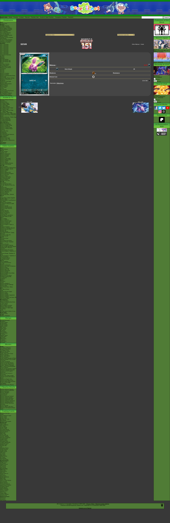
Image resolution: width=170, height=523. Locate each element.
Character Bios (3, 102)
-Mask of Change (4, 489)
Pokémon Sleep (4, 162)
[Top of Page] (162, 505)
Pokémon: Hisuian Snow (6, 127)
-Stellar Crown (3, 440)
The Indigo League (4, 103)
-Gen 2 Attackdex (4, 45)
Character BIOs (4, 322)
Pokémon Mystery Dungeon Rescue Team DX (7, 174)
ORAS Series (3, 341)
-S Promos (2, 499)
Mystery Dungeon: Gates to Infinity (7, 225)
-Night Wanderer (4, 488)
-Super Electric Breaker (5, 485)
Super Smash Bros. (4, 298)
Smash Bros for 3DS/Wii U (6, 215)
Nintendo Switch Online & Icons (7, 311)
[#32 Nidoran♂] (34, 95)
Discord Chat (3, 89)
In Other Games (4, 303)
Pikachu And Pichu (4, 391)
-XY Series (2, 453)
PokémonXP (3, 76)
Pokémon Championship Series (7, 75)
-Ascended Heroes (4, 429)
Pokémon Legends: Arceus (6, 169)
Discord (27, 17)
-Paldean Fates (3, 444)
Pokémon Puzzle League (6, 291)
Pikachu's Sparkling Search (6, 402)
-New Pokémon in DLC (5, 94)
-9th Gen (2, 69)
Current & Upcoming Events (7, 90)
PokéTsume (3, 143)
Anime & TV (8, 97)
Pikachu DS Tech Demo (6, 275)
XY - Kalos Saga (4, 111)
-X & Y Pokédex (4, 31)
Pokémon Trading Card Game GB (8, 297)
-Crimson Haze (3, 490)
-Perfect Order (3, 428)
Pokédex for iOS (4, 236)
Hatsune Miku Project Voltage (7, 78)
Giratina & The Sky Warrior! (6, 362)
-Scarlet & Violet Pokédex (6, 39)
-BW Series (3, 455)
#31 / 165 (29, 102)
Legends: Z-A (3, 152)
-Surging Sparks (4, 438)
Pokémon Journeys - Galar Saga (8, 113)
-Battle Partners (4, 482)
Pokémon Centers (4, 74)
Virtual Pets (3, 309)
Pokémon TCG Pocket (5, 164)
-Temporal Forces (4, 443)
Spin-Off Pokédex (4, 59)
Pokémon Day (3, 82)
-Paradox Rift (3, 445)
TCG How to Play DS (5, 234)
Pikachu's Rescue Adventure (7, 390)
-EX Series (2, 457)
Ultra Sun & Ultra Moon (5, 184)
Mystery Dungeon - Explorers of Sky (7, 252)
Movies (8, 344)
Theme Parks (3, 87)
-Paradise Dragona (4, 486)
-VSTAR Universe (4, 494)
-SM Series (2, 452)
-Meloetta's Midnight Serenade (7, 369)
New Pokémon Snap (5, 178)
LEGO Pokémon (4, 85)
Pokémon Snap (3, 292)
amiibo (1, 310)
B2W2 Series (3, 338)
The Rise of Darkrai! (5, 361)
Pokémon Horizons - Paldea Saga (8, 117)
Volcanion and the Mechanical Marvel (7, 377)
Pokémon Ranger (4, 271)
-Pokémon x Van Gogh (5, 81)
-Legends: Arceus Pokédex (6, 37)
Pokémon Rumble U (5, 223)
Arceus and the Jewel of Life (7, 364)
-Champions (3, 68)
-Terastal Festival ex (5, 483)
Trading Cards (8, 411)
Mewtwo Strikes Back (5, 349)
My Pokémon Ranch (5, 258)
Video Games (8, 146)
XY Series (2, 340)
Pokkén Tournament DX (6, 190)
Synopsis (157, 100)
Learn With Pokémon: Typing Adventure (7, 233)
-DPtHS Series (3, 456)
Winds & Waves (4, 149)
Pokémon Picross (4, 210)
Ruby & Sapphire (4, 261)
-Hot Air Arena (3, 481)
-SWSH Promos (4, 464)
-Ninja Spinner (3, 471)
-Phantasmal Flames (5, 430)
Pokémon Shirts (4, 86)
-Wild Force (3, 492)
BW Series (2, 337)
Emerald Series (3, 333)
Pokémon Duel (3, 214)
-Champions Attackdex (5, 54)
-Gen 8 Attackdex (4, 52)
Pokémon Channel (4, 268)
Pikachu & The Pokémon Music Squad (7, 408)
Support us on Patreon (85, 508)
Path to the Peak (4, 131)
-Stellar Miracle (3, 487)
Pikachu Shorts (8, 387)
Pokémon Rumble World (6, 207)
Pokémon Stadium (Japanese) (7, 295)
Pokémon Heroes (4, 354)
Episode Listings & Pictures (6, 99)
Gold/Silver (2, 281)
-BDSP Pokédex (4, 36)
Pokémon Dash (4, 267)
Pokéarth (70, 17)
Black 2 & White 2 (4, 219)
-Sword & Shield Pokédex (6, 35)
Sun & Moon (3, 182)
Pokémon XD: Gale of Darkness (8, 266)
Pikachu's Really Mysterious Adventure (7, 404)
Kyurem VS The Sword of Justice (8, 368)
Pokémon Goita (4, 313)
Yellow (1, 290)
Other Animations (4, 135)
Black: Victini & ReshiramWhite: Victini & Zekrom (7, 367)
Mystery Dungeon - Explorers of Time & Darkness (7, 256)
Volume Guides (3, 326)
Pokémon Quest (4, 193)
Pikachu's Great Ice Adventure (7, 400)
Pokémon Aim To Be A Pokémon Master (8, 115)
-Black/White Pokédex (5, 30)
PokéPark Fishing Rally (5, 276)
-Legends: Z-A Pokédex (5, 41)
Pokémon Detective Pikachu (7, 384)
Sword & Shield (3, 166)
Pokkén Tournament (5, 212)
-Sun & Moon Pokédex (5, 32)
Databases (8, 20)
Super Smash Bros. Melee (6, 287)
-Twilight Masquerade (5, 442)
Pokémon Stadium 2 (5, 283)
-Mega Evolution (4, 431)
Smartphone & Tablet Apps (6, 307)
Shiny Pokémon (4, 121)
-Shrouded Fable (4, 441)
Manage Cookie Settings (102, 504)
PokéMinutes (3, 132)
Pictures (159, 81)
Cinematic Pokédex (4, 64)
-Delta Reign (3, 423)
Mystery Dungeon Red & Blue (7, 273)
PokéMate (2, 278)
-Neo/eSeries (3, 458)
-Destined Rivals (4, 435)
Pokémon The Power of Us (6, 380)
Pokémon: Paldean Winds (6, 128)
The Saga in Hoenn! (5, 106)
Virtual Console (3, 304)
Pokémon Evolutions (5, 126)
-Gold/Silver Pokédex (5, 27)
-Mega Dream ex (4, 473)
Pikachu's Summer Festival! (7, 396)
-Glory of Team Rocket (5, 480)
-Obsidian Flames (4, 448)
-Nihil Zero (2, 472)
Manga (8, 318)
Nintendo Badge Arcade (5, 216)
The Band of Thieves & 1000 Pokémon (7, 204)
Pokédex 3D (3, 230)
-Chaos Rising (3, 427)
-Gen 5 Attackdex (4, 49)
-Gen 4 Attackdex (4, 47)
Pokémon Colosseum (5, 265)
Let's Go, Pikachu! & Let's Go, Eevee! (7, 186)
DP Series (2, 334)
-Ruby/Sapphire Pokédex (6, 28)
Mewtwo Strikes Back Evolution (7, 381)
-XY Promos (3, 466)
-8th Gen (2, 71)
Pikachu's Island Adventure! (7, 398)
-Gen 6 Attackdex (4, 50)
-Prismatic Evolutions (5, 437)
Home (10, 17)
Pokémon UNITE (4, 160)
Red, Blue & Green (4, 289)
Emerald (2, 263)
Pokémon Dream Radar (5, 221)
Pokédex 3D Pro (4, 231)
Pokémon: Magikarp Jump (6, 188)
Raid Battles (3, 420)
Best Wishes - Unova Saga (6, 110)
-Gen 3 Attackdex (4, 46)
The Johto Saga (4, 105)
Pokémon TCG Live (5, 180)
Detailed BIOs (3, 323)
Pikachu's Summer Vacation (7, 389)
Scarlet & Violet (4, 151)
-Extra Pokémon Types (5, 415)
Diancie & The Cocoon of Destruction (6, 374)
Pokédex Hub (35, 17)
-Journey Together (4, 436)
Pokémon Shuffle (4, 206)
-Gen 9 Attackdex (4, 53)
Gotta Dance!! (3, 395)
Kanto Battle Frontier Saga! (6, 107)
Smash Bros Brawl (4, 259)
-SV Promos (3, 463)
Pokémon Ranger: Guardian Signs (6, 242)
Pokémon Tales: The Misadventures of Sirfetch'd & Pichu (7, 140)
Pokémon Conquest (5, 226)
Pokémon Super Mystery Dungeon (6, 209)
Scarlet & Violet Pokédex (47, 17)
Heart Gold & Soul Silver (6, 240)
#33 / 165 (140, 102)
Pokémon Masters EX (5, 159)
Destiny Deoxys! (4, 357)
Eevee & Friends (4, 405)
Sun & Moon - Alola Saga (6, 112)
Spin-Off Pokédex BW (5, 61)
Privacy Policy (90, 504)
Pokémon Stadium (4, 296)
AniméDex (2, 100)
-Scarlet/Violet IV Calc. (5, 66)
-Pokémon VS (3, 495)
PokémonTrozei (4, 274)
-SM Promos (3, 465)
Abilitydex (2, 58)
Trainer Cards (3, 416)
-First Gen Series (4, 459)
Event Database (4, 91)
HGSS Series (3, 336)
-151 (1, 446)
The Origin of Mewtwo (5, 347)
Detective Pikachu (4, 192)
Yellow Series (3, 328)
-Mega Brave (3, 475)
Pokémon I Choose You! (6, 379)
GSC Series (3, 329)
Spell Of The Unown (5, 351)
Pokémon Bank (3, 199)
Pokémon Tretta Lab (5, 222)
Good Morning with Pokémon (7, 134)
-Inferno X (2, 474)
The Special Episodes (5, 119)
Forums (16, 17)
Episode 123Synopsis (158, 77)
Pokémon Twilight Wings (6, 125)
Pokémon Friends (4, 156)
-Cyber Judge (3, 493)
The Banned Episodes (5, 120)
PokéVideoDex (3, 133)
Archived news (3, 23)
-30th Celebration (4, 424)
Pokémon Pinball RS (5, 270)
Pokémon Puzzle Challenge (6, 284)
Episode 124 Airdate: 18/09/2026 (159, 96)
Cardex (2, 63)
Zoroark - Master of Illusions (7, 365)
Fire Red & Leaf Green (5, 262)
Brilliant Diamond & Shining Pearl (8, 167)
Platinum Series (4, 335)
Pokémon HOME (4, 170)
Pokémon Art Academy (5, 202)
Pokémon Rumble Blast (5, 229)
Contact (21, 17)
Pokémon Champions (5, 153)
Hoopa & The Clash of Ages (7, 375)
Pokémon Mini (3, 285)
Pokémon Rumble (4, 244)
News (1, 22)
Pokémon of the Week (5, 67)
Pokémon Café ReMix (5, 158)
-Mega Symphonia (4, 477)
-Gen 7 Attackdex (4, 51)
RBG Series (3, 327)
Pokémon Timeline (4, 73)
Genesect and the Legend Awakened (6, 371)
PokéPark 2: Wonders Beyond (7, 228)
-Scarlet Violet (3, 450)
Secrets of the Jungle (5, 382)
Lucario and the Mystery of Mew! (8, 358)
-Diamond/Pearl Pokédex (6, 29)
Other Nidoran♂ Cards (138, 44)
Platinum (2, 239)
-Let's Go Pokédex (4, 34)
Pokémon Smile (4, 175)
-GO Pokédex (3, 38)
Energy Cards (3, 418)
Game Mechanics (4, 65)
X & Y (1, 196)
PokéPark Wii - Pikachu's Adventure (6, 248)
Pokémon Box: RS (4, 269)
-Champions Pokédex (5, 42)
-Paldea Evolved (4, 449)
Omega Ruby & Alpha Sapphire (7, 197)
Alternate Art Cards (4, 419)
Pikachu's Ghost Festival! (6, 397)
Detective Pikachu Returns (6, 163)
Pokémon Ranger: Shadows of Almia (7, 254)
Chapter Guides (4, 324)
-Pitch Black (3, 426)
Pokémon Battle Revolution (6, 250)
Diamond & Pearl (4, 238)
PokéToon (2, 129)
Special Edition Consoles (6, 305)
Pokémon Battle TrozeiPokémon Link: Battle (8, 201)
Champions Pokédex (61, 17)
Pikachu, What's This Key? (6, 406)
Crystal (2, 282)
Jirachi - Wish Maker (5, 355)
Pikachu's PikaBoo (4, 392)
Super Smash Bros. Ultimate (7, 194)
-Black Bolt (2, 433)
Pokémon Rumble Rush (6, 189)
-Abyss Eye (3, 470)
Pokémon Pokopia (4, 155)
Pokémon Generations (5, 124)
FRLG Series (3, 331)
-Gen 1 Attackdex (4, 44)
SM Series (2, 342)
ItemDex (2, 56)
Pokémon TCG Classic (5, 421)
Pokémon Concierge (5, 138)
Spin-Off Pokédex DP (5, 60)
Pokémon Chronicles (5, 118)
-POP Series (3, 467)
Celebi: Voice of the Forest (6, 353)
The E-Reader (3, 277)
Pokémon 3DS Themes (5, 306)
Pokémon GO (3, 157)
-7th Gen (2, 72)
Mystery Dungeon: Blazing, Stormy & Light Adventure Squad (8, 246)
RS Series (2, 330)
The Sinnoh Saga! (4, 109)
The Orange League (5, 104)
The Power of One (4, 350)
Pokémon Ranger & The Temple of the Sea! (7, 360)
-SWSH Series (3, 451)
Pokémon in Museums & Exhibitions (6, 80)
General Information (5, 320)
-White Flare (3, 434)
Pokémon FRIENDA (5, 315)
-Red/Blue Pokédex (4, 25)
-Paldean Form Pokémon (6, 95)
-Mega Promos (3, 461)
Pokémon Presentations (6, 83)
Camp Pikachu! (4, 393)
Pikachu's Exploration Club (6, 399)
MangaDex (2, 321)
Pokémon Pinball (4, 293)
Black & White (3, 218)
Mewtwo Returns (4, 352)
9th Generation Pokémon (6, 93)
